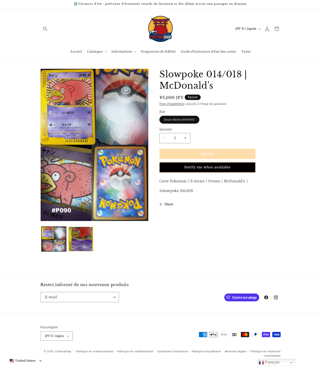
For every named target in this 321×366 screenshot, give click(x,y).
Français (272, 362)
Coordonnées (272, 355)
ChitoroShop (63, 351)
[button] (45, 29)
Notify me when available (207, 167)
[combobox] (23, 360)
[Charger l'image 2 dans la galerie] (80, 239)
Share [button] (168, 204)
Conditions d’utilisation (172, 351)
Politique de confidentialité (135, 351)
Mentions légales (236, 351)
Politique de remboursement (94, 351)
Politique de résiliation (265, 351)
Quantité (165, 129)
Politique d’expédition (206, 351)
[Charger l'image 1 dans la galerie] (53, 239)
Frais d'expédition (172, 103)
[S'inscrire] (114, 297)
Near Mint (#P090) (181, 120)
